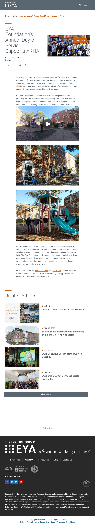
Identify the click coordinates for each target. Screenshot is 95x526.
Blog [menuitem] (56, 460)
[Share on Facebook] (14, 65)
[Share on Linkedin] (20, 65)
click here (57, 270)
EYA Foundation (41, 270)
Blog (15, 16)
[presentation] (85, 4)
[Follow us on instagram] (12, 482)
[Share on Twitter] (8, 65)
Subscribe (80, 40)
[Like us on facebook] (7, 482)
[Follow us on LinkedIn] (16, 482)
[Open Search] (81, 5)
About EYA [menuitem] (29, 460)
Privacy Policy (26, 522)
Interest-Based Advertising (44, 522)
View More (46, 394)
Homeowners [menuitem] (43, 460)
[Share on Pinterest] (25, 65)
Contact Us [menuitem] (67, 460)
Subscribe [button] (47, 428)
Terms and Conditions (65, 522)
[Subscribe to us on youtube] (21, 482)
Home (7, 16)
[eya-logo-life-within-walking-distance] (30, 4)
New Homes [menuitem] (15, 460)
